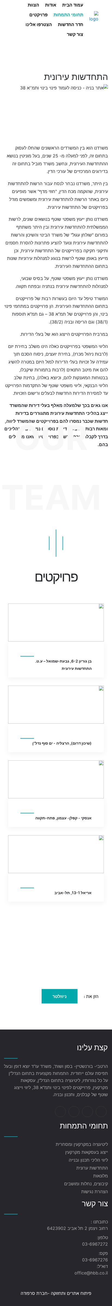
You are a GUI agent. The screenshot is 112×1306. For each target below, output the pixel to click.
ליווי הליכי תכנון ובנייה (88, 1160)
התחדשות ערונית (92, 1168)
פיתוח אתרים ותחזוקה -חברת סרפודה (56, 1293)
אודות (50, 5)
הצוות (33, 5)
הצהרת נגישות (94, 1191)
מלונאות (100, 1175)
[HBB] (93, 19)
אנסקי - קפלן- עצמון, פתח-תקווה (63, 818)
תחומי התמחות (68, 14)
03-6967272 (95, 1244)
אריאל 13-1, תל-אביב (73, 892)
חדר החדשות (70, 24)
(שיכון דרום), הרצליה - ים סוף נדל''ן (62, 743)
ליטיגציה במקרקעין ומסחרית (82, 1144)
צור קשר (75, 34)
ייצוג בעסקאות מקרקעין (86, 1152)
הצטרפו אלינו (39, 24)
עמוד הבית (72, 5)
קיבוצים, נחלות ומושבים (86, 1183)
